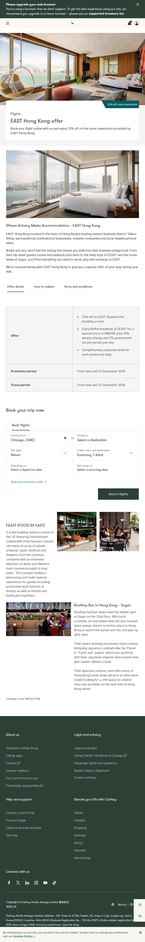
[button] (72, 438)
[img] (137, 4)
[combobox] (39, 453)
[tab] (15, 286)
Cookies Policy (22, 936)
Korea (122, 904)
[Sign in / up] (136, 23)
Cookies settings (85, 777)
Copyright (12, 902)
